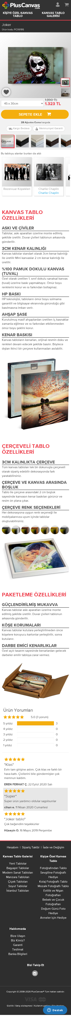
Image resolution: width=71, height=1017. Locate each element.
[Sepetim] (66, 4)
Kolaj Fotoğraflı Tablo (53, 881)
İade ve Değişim (53, 847)
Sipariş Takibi (30, 847)
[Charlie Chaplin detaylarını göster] (48, 172)
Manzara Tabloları (17, 877)
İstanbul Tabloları (17, 890)
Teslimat (17, 949)
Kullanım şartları (42, 1005)
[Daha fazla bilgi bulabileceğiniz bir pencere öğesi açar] (55, 1010)
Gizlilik (10, 1005)
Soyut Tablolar (17, 886)
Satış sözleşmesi (23, 1005)
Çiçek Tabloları (18, 881)
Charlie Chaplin (48, 188)
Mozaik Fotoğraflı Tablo (53, 886)
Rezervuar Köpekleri (16, 188)
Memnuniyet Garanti (50, 128)
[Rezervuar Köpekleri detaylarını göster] (17, 172)
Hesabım (12, 847)
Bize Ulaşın (17, 935)
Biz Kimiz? (18, 940)
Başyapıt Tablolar (17, 868)
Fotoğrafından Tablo (53, 868)
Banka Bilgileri (17, 954)
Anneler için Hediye (53, 917)
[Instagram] (35, 973)
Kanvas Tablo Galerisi (18, 856)
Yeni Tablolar (18, 863)
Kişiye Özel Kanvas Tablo (18, 15)
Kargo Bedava (20, 128)
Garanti (18, 944)
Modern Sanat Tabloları (17, 872)
